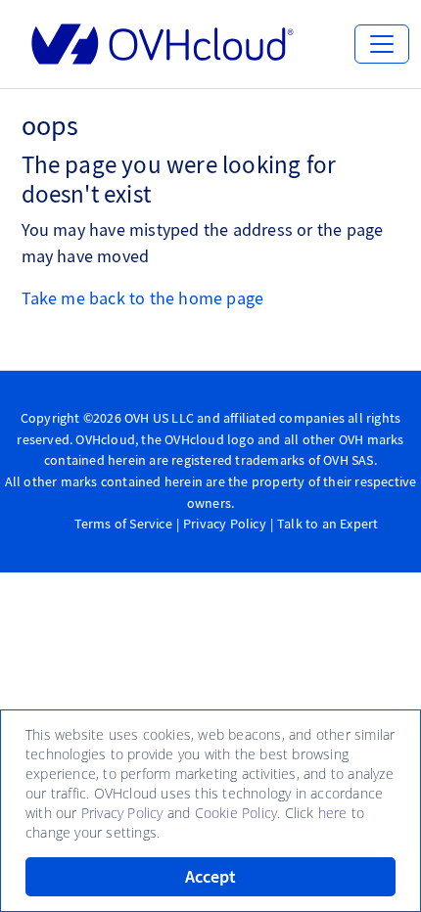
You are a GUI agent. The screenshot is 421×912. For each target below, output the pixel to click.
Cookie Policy (236, 812)
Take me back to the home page (143, 298)
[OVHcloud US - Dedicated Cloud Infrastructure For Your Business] (162, 44)
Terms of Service (123, 523)
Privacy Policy (224, 523)
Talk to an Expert (327, 523)
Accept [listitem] (210, 877)
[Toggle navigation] (381, 44)
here (333, 812)
